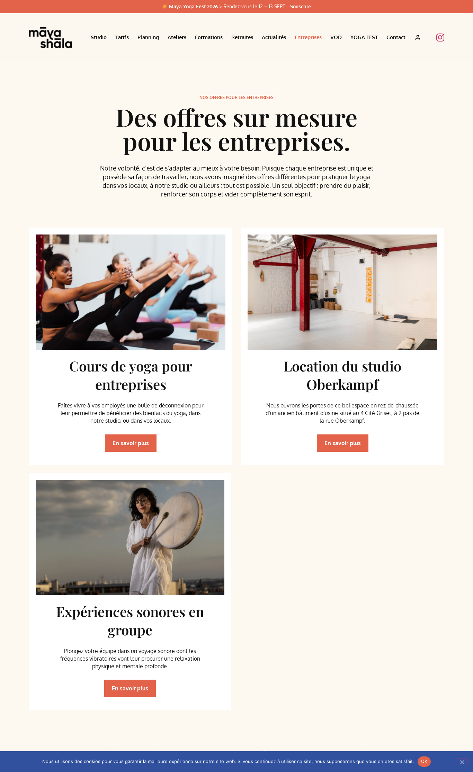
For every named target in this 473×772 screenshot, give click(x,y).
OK (424, 761)
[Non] (462, 761)
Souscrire (300, 6)
